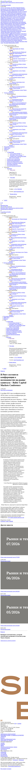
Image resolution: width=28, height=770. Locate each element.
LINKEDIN (3, 752)
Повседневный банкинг (19, 7)
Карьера (3, 737)
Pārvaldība (8, 36)
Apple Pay (21, 10)
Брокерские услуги (21, 13)
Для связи (6, 42)
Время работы (12, 42)
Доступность (4, 749)
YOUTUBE (3, 753)
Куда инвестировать (9, 146)
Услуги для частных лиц (6, 7)
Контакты (17, 41)
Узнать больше (18, 53)
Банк (2, 390)
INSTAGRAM (4, 756)
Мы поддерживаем (7, 390)
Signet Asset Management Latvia (14, 39)
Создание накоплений (11, 11)
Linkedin (11, 521)
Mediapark (21, 760)
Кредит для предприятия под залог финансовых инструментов (13, 21)
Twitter (7, 521)
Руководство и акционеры (12, 37)
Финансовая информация (13, 160)
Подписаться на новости (7, 209)
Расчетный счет (4, 9)
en (2, 202)
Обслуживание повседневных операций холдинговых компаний (13, 26)
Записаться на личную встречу (15, 2)
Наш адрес (12, 170)
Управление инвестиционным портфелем (11, 14)
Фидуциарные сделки (9, 18)
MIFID (2, 745)
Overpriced (15, 760)
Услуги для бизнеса (20, 18)
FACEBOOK (4, 754)
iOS (15, 723)
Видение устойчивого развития (15, 163)
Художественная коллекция (7, 41)
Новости (17, 35)
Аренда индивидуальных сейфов (11, 33)
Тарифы (3, 743)
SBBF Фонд (12, 35)
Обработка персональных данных (9, 747)
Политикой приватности (14, 766)
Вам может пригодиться (6, 16)
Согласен (9, 768)
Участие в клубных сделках (18, 28)
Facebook (3, 521)
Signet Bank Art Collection (7, 740)
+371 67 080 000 (18, 189)
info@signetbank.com (19, 191)
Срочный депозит (16, 77)
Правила (3, 744)
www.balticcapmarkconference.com (16, 517)
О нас (20, 35)
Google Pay (3, 11)
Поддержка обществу (17, 40)
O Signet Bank (10, 152)
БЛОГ (17, 42)
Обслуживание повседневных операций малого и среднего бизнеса (13, 25)
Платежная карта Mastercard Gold (11, 10)
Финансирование (9, 15)
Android (19, 723)
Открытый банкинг (5, 748)
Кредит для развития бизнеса (16, 19)
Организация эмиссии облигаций (9, 20)
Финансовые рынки (5, 561)
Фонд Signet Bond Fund (10, 13)
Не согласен (3, 768)
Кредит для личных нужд (20, 15)
